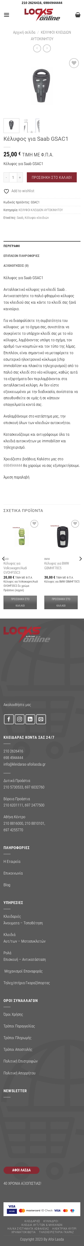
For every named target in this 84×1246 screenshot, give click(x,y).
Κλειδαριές (32, 1221)
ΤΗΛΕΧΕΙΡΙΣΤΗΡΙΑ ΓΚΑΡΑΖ (56, 1232)
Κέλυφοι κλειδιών (37, 218)
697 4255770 (13, 830)
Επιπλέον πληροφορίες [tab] (22, 256)
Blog (7, 884)
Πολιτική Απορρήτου (19, 1073)
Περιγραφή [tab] (12, 246)
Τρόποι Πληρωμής (18, 1037)
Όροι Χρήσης (13, 1014)
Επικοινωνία (13, 873)
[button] (7, 15)
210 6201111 (13, 805)
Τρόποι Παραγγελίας (19, 1026)
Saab (20, 218)
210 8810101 (34, 823)
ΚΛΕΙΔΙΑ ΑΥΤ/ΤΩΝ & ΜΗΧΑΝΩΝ (42, 1225)
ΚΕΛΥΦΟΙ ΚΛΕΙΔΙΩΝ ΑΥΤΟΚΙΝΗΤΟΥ (41, 210)
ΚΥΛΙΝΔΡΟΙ (50, 1221)
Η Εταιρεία (12, 861)
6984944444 (13, 465)
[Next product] (37, 48)
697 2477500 (34, 805)
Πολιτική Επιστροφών (21, 1061)
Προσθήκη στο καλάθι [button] (20, 602)
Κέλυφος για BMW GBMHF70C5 (56, 565)
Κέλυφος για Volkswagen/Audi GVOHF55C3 (15, 567)
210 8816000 (13, 823)
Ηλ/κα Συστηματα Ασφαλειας (28, 1228)
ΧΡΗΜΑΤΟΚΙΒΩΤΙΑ (23, 1232)
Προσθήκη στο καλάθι (52, 177)
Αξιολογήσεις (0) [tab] (16, 265)
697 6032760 (34, 787)
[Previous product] (47, 48)
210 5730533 (13, 787)
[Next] (73, 86)
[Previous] (11, 86)
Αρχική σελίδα (24, 32)
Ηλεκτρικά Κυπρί (64, 1228)
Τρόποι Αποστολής (18, 1049)
